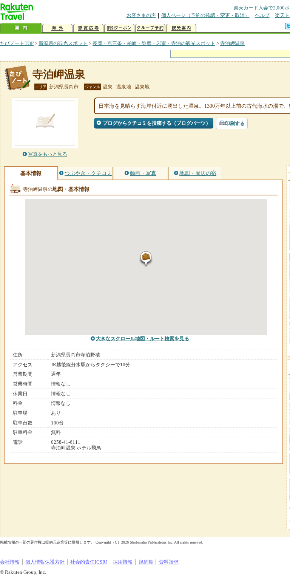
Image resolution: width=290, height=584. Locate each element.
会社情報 (10, 562)
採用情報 (123, 562)
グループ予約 (150, 28)
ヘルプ (262, 15)
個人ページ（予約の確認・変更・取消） (205, 15)
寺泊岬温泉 (232, 43)
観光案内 (181, 28)
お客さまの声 (141, 15)
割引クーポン (119, 28)
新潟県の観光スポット (63, 43)
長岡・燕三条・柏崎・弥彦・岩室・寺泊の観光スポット (154, 43)
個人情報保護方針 (45, 562)
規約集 (146, 562)
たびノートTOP (17, 43)
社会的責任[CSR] (88, 562)
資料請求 (169, 562)
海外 (57, 28)
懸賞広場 (88, 28)
